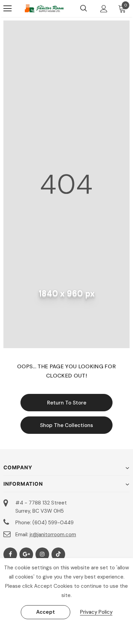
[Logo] (44, 8)
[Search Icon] (83, 8)
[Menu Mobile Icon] (7, 8)
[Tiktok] (58, 554)
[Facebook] (10, 554)
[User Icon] (103, 8)
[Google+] (26, 554)
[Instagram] (42, 554)
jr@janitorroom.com (53, 534)
